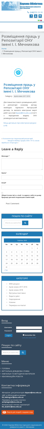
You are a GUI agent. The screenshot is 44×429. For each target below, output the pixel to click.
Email (4, 183)
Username (8, 327)
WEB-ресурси (14, 284)
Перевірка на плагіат (17, 305)
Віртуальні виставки (17, 293)
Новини (12, 302)
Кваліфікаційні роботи (12, 376)
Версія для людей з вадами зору (19, 412)
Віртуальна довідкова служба (15, 371)
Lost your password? (29, 338)
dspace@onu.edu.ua (23, 113)
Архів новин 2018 (16, 290)
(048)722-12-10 (36, 12)
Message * (6, 156)
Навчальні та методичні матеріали (18, 374)
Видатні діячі (14, 296)
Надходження (14, 299)
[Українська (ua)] (39, 20)
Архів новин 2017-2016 (22, 96)
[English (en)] (41, 20)
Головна (6, 368)
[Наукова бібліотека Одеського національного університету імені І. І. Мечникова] (22, 6)
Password (8, 331)
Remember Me (30, 335)
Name (4, 173)
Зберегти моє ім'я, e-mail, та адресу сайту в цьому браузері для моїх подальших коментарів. (21, 196)
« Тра (6, 270)
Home (4, 48)
